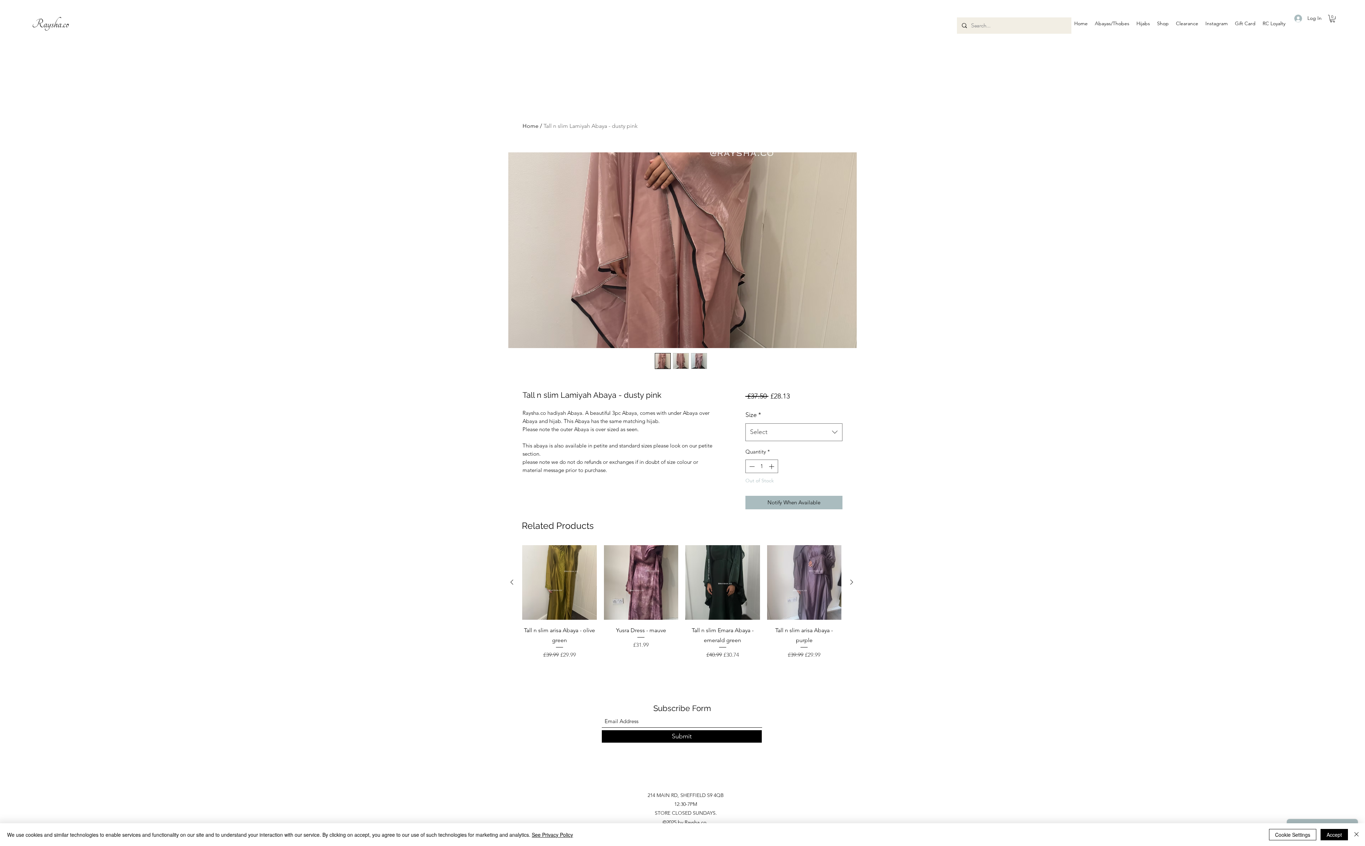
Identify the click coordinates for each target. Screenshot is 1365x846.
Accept (1334, 834)
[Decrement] (751, 466)
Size (753, 415)
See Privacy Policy (552, 834)
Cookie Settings (1292, 834)
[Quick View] (559, 582)
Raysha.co (50, 24)
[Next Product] (851, 582)
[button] (1112, 23)
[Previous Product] (512, 582)
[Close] (1356, 834)
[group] (682, 607)
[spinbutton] (761, 466)
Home (531, 126)
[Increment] (772, 466)
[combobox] (793, 432)
